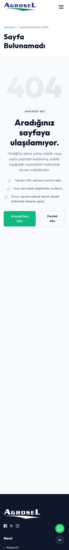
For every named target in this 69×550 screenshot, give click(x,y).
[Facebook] (5, 526)
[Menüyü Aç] (61, 7)
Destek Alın (52, 218)
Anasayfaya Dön (20, 218)
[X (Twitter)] (11, 526)
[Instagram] (17, 526)
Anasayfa (9, 27)
